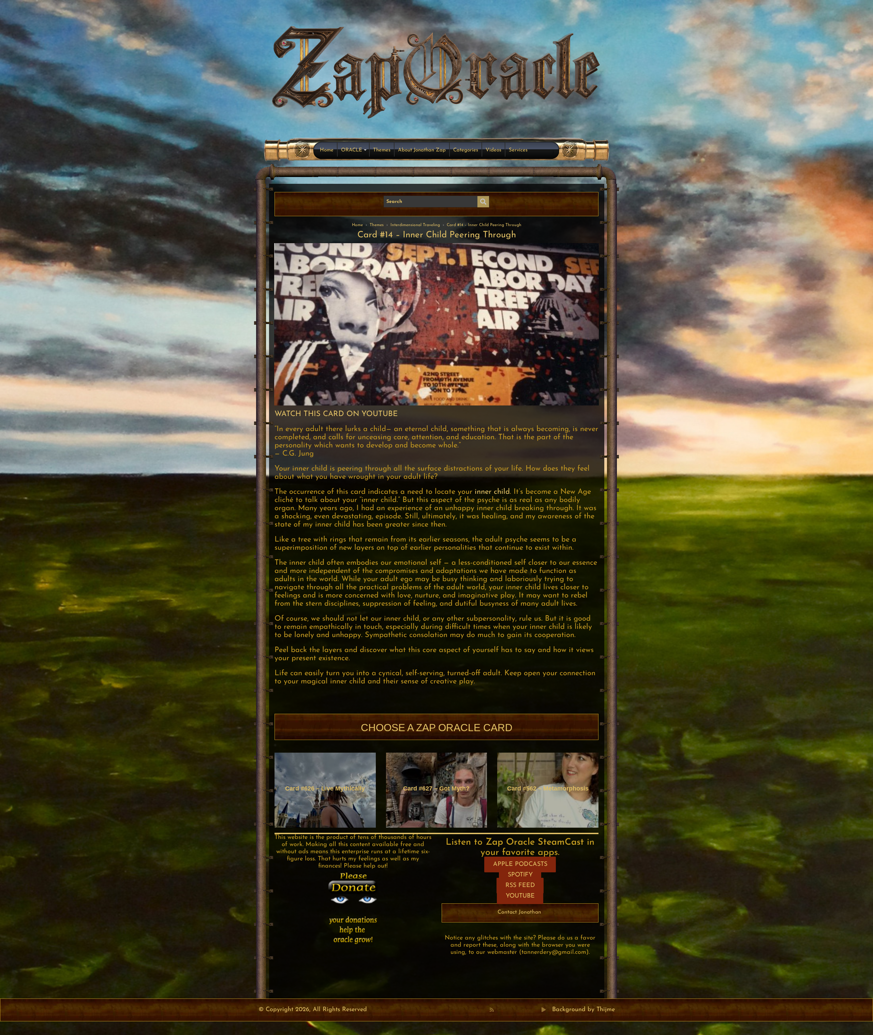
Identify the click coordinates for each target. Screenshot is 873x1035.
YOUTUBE (520, 896)
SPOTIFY (520, 875)
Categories (465, 150)
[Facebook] (499, 1010)
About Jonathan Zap (422, 150)
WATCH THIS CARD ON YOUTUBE (336, 414)
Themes (381, 150)
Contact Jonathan (519, 912)
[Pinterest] (506, 1010)
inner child (492, 492)
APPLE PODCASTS (520, 864)
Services (518, 150)
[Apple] (521, 1010)
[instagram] (529, 1010)
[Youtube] (514, 1010)
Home (327, 150)
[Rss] (491, 1010)
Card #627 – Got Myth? (436, 788)
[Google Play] (543, 1010)
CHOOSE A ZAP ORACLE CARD (437, 727)
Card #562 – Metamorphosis (548, 788)
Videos (493, 150)
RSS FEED (520, 886)
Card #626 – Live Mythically (325, 788)
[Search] (483, 202)
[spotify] (536, 1010)
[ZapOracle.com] (436, 70)
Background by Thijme (583, 1010)
